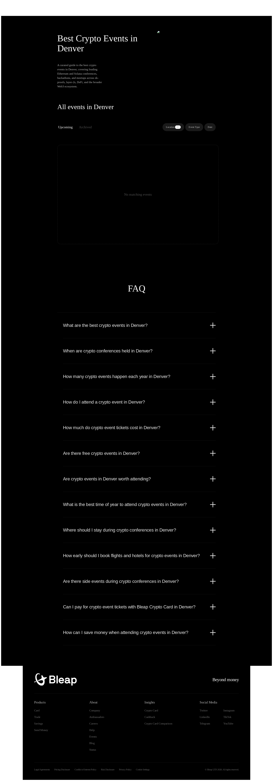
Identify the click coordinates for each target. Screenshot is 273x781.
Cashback (149, 716)
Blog (92, 743)
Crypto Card (151, 710)
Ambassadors (96, 716)
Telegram (205, 723)
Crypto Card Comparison (158, 723)
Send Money (41, 730)
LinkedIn (205, 716)
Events (93, 736)
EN (248, 4)
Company (94, 710)
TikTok (227, 716)
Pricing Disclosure (62, 769)
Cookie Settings (142, 769)
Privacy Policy (125, 769)
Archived (85, 127)
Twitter (204, 710)
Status (92, 749)
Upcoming (65, 127)
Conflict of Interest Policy (85, 769)
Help (92, 730)
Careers (93, 723)
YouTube (228, 723)
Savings (38, 723)
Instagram (228, 710)
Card (36, 710)
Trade (37, 716)
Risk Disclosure (107, 769)
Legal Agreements (42, 769)
